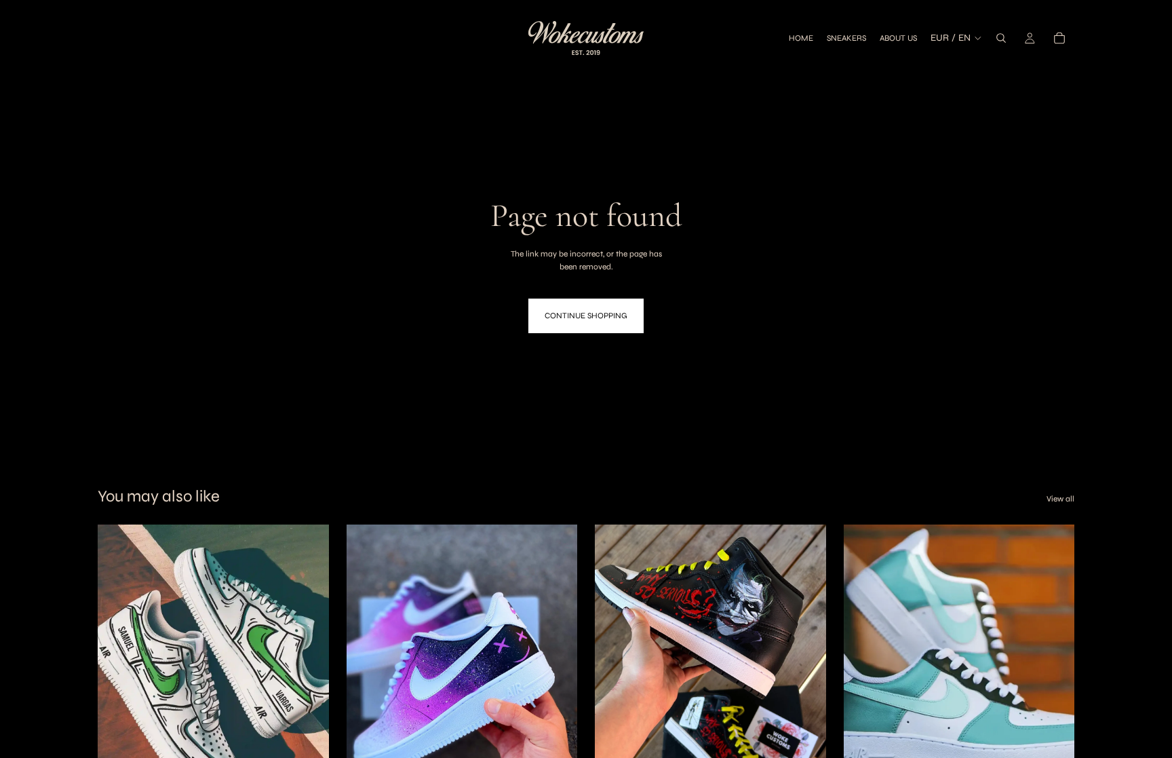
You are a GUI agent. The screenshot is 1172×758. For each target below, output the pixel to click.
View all (1060, 499)
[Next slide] (308, 669)
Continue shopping (586, 315)
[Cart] (1059, 38)
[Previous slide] (118, 669)
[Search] (1001, 38)
